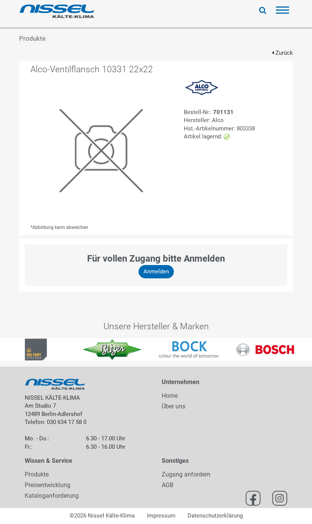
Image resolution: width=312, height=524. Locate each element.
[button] (8, 349)
